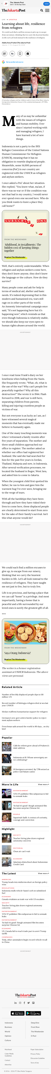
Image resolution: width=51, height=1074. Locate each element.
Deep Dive (35, 1023)
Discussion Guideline (38, 1058)
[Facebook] (24, 1002)
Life (3, 19)
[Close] (1, 3)
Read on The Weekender (15, 257)
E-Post (33, 1036)
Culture (8, 1040)
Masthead (8, 1049)
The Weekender (37, 1031)
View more (43, 784)
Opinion (8, 1036)
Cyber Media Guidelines (9, 1055)
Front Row (35, 1027)
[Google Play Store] (33, 1013)
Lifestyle (13, 19)
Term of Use (35, 1063)
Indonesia (9, 1023)
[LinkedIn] (15, 1002)
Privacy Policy (35, 1054)
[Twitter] (28, 1002)
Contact (7, 1060)
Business (8, 1027)
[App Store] (17, 1013)
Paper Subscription (37, 1049)
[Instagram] (20, 1002)
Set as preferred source (14, 62)
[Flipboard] (33, 1002)
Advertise (8, 1065)
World (7, 1031)
